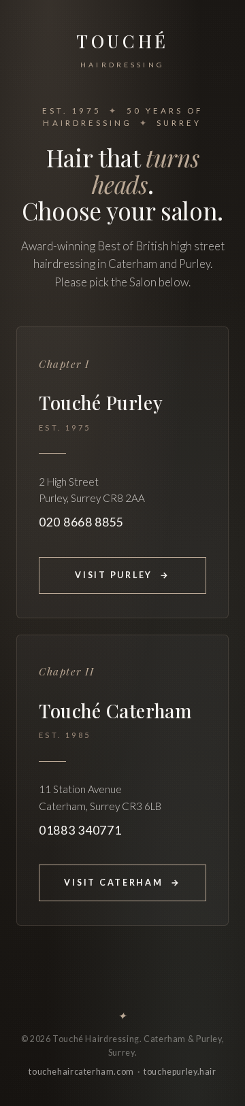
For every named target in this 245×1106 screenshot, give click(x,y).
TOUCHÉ (122, 49)
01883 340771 (80, 830)
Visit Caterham (122, 882)
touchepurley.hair (180, 1072)
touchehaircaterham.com (81, 1072)
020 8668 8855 (81, 522)
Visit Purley (122, 575)
